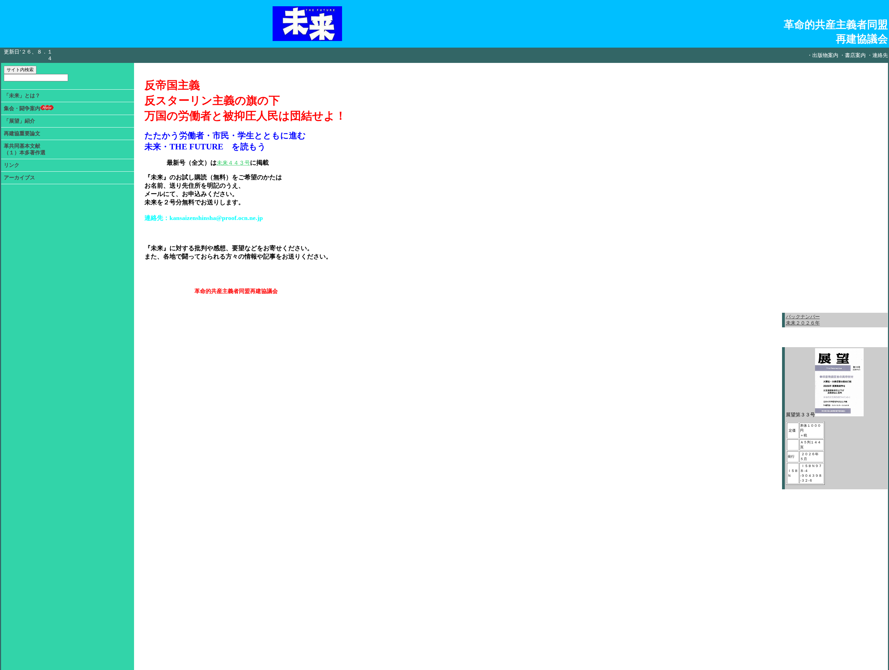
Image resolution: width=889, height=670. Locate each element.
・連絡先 (877, 55)
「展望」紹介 (19, 121)
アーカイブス (19, 177)
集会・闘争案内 (22, 108)
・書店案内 (853, 55)
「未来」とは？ (22, 95)
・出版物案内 (822, 55)
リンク (11, 165)
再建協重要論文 (22, 133)
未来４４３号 (233, 163)
